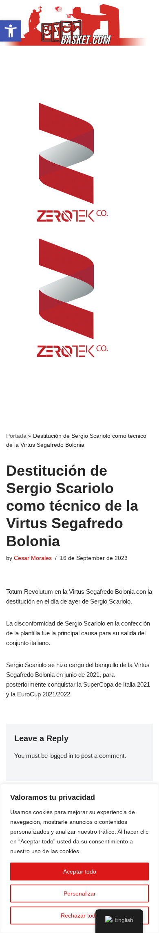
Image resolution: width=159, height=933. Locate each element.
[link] (10, 31)
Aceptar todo (79, 871)
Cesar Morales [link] (33, 558)
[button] (79, 61)
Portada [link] (16, 435)
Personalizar (80, 893)
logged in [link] (61, 755)
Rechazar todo (80, 915)
